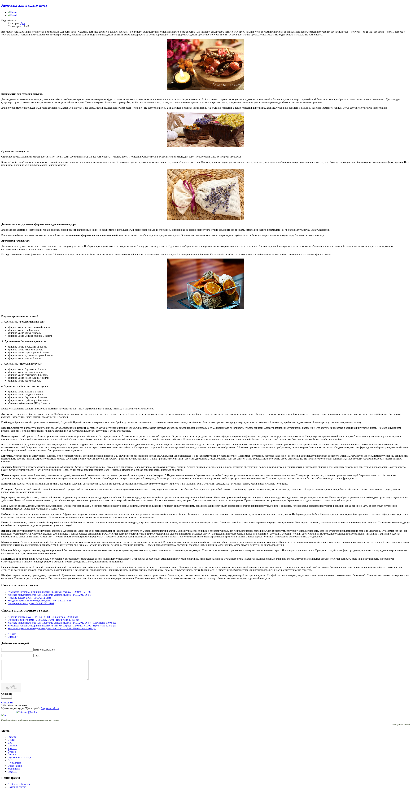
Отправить (7, 702)
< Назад (12, 634)
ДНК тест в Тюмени (19, 784)
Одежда (12, 751)
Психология (14, 762)
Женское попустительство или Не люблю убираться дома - (49, 594)
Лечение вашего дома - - (43, 617)
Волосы (12, 754)
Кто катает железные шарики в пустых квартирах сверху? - (49, 592)
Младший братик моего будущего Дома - (39, 600)
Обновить (6, 693)
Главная (12, 737)
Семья (11, 739)
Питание (12, 745)
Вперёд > (13, 636)
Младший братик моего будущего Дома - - (52, 628)
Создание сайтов (50, 708)
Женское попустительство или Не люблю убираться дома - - (62, 622)
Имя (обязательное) (44, 649)
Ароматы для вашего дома (24, 5)
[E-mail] (12, 15)
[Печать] (13, 12)
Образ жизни (15, 765)
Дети (10, 760)
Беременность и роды (19, 757)
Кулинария (14, 768)
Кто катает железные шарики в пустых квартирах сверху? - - (62, 625)
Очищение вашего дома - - (43, 619)
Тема (36, 655)
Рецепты (12, 771)
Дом (22, 23)
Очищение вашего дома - (31, 603)
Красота (12, 748)
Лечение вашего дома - (29, 597)
